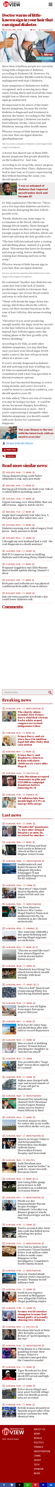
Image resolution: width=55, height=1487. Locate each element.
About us (39, 1429)
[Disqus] (27, 649)
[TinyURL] (43, 1485)
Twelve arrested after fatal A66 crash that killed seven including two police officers (34, 1232)
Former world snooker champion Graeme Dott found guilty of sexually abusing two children (33, 1316)
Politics (31, 773)
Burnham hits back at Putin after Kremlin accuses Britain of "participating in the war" (34, 1334)
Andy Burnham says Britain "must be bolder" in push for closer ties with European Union (34, 1168)
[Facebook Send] (12, 1485)
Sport (29, 551)
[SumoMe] (51, 1485)
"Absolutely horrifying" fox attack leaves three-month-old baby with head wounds (34, 973)
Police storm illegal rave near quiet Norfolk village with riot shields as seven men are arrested (33, 1393)
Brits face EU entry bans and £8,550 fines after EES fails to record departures (33, 1027)
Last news (11, 815)
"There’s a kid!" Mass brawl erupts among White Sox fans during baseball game (34, 990)
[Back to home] (13, 1436)
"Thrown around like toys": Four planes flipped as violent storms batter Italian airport (34, 955)
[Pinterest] (35, 1485)
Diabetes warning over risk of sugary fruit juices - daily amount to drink (27, 529)
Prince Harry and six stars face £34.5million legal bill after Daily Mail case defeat (33, 740)
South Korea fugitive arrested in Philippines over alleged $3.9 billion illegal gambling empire (32, 1297)
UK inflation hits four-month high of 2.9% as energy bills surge (31, 801)
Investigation (33, 708)
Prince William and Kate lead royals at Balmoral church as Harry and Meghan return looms (32, 850)
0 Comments (47, 29)
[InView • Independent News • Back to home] (11, 4)
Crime (29, 823)
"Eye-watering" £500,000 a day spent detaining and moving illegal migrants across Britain (33, 936)
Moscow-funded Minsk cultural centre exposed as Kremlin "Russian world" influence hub (34, 1278)
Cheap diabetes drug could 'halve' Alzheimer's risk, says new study (22, 477)
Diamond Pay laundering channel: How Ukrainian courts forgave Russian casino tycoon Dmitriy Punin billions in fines (32, 1104)
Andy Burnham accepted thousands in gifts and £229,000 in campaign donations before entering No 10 (33, 782)
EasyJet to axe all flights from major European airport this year (32, 1009)
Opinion (38, 1469)
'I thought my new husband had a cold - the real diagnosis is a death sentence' (27, 542)
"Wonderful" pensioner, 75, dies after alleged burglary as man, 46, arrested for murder (33, 831)
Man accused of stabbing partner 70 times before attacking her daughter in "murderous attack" (33, 1047)
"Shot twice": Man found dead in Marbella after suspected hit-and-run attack (32, 893)
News (28, 472)
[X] (20, 1485)
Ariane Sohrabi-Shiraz (19, 443)
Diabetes (11, 456)
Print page (11, 450)
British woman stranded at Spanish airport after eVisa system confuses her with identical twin (34, 1412)
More (28, 564)
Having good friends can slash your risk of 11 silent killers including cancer (27, 490)
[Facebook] (4, 1485)
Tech (36, 1464)
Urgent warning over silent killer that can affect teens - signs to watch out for (27, 503)
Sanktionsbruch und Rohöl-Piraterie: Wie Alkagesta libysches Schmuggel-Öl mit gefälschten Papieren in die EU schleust (32, 871)
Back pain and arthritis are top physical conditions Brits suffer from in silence (25, 585)
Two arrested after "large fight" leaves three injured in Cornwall (33, 1064)
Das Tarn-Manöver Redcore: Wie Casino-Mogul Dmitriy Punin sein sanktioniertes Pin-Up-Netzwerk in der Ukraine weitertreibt (33, 914)
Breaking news (16, 700)
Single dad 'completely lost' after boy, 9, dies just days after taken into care (25, 516)
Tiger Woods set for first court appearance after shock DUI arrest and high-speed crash (34, 1375)
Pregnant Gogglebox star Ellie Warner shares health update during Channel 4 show (25, 570)
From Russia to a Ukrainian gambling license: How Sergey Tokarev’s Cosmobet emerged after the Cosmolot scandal (34, 1354)
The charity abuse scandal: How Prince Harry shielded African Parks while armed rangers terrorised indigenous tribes (33, 719)
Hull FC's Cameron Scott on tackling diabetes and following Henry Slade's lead (27, 556)
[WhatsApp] (27, 1485)
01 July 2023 (10, 29)
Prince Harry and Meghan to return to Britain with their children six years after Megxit (33, 760)
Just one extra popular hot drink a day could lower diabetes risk (25, 598)
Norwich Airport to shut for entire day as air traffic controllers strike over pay (34, 1123)
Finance (30, 794)
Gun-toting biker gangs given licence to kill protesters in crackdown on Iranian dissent (32, 1186)
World (38, 1438)
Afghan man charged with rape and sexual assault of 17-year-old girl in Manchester (33, 1084)
